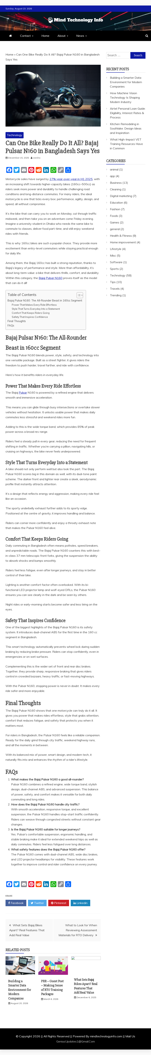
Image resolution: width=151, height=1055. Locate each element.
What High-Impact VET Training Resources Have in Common (126, 144)
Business (116, 182)
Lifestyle (115, 249)
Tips (113, 282)
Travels (115, 288)
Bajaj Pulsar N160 (50, 278)
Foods (114, 216)
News (80, 36)
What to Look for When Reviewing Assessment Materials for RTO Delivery (78, 930)
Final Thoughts (17, 321)
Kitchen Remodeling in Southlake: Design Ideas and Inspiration (125, 128)
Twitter (38, 903)
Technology (14, 135)
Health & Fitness (121, 235)
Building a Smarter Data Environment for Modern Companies (19, 989)
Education (116, 202)
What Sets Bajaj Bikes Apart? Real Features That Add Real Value (27, 930)
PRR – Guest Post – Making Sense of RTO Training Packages (52, 987)
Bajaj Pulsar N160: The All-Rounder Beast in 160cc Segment (45, 300)
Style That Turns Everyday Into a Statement (36, 308)
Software (116, 262)
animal (114, 169)
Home (45, 36)
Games (114, 222)
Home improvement (123, 242)
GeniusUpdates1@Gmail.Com (75, 1041)
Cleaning (115, 189)
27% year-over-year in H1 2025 (71, 179)
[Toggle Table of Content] (78, 295)
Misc (113, 255)
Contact (25, 36)
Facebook (17, 903)
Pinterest (59, 903)
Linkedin (81, 903)
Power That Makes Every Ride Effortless (34, 304)
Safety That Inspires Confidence (30, 316)
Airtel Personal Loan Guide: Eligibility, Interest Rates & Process (127, 113)
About (61, 36)
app (112, 176)
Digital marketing (121, 196)
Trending (116, 295)
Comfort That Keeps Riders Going (31, 312)
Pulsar (23, 392)
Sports (114, 269)
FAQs (11, 325)
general (115, 229)
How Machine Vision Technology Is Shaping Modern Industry (125, 97)
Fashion (115, 209)
